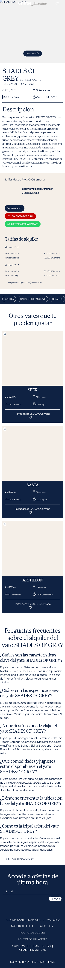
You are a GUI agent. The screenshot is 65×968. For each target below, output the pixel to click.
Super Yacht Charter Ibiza (31, 946)
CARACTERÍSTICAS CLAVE (32, 299)
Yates (14, 859)
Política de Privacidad (32, 939)
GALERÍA (9, 299)
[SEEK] (32, 384)
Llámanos (16, 208)
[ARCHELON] (32, 574)
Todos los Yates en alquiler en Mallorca (32, 919)
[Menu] (7, 4)
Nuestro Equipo (22, 926)
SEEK (32, 389)
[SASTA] (32, 479)
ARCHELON (32, 580)
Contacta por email (23, 216)
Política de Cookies (32, 932)
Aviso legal (46, 926)
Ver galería (33, 53)
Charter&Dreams (32, 949)
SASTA (33, 485)
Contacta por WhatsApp (24, 224)
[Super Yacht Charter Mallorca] (32, 4)
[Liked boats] (57, 3)
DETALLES (57, 299)
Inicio (8, 859)
